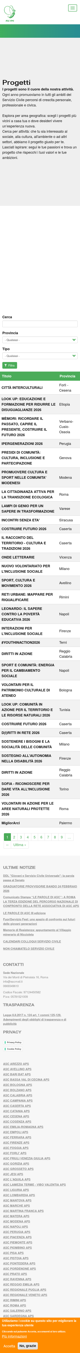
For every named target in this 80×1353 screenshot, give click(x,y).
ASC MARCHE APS (16, 1205)
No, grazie (27, 1346)
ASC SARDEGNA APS (18, 1316)
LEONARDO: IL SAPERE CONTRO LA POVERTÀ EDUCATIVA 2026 (22, 614)
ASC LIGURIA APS (16, 1190)
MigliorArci (11, 822)
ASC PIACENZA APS (17, 1237)
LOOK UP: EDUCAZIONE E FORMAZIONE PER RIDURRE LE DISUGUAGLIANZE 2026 (29, 404)
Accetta (9, 1345)
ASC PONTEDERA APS (19, 1263)
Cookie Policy (14, 1049)
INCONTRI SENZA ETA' (21, 520)
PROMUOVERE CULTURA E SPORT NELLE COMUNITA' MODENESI (24, 477)
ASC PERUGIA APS (16, 1232)
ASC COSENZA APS (17, 1121)
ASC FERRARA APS (17, 1137)
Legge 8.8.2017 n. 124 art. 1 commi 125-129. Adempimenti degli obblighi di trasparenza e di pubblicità (34, 1019)
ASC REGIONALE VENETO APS (25, 1295)
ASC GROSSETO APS (18, 1169)
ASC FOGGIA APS (16, 1148)
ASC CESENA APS (16, 1116)
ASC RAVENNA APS (17, 1279)
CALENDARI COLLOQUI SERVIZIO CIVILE (32, 941)
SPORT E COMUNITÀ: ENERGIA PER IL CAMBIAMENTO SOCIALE (28, 670)
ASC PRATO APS (15, 1274)
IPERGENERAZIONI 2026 (22, 443)
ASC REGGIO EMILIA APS (21, 1284)
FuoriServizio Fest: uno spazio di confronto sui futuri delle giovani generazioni (39, 921)
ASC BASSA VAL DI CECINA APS (26, 1079)
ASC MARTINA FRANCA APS (23, 1211)
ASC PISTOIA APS (16, 1258)
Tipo (6, 348)
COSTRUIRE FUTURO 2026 (24, 528)
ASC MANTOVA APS (17, 1200)
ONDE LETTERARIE (18, 557)
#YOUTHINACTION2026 (21, 642)
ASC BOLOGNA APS (17, 1085)
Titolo (6, 376)
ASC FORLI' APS (14, 1153)
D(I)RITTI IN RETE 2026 (21, 732)
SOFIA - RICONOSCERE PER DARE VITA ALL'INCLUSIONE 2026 (26, 789)
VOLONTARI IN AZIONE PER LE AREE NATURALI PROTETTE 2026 (28, 809)
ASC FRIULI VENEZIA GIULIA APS (26, 1158)
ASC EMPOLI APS (15, 1132)
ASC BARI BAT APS (17, 1074)
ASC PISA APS (13, 1253)
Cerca (7, 316)
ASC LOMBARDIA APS (19, 1195)
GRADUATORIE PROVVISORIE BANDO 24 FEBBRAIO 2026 (40, 888)
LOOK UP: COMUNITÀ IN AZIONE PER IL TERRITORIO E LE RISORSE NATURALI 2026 (27, 710)
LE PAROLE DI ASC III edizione (24, 913)
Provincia (10, 332)
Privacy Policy (14, 1042)
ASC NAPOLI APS (15, 1226)
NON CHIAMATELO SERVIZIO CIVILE (28, 948)
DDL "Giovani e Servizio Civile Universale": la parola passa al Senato (38, 877)
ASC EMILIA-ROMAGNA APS (23, 1127)
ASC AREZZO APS (16, 1064)
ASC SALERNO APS (17, 1310)
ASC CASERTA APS (17, 1106)
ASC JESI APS (13, 1174)
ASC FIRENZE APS (16, 1142)
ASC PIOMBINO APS (17, 1247)
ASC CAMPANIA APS (18, 1100)
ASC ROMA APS (14, 1305)
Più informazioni (14, 1336)
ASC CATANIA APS (16, 1111)
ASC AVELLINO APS (17, 1069)
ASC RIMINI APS (14, 1300)
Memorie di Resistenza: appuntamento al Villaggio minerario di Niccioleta (37, 932)
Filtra (11, 365)
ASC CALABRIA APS (17, 1095)
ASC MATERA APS (16, 1216)
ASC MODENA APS (16, 1221)
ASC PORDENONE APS (19, 1268)
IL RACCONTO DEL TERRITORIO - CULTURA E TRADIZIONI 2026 (24, 543)
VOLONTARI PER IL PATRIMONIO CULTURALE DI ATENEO (26, 690)
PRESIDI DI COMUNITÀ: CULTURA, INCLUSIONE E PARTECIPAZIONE (23, 458)
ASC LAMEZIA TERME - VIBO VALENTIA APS (34, 1184)
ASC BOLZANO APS (17, 1090)
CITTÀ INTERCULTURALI (22, 387)
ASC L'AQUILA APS (16, 1179)
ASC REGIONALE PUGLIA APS (24, 1289)
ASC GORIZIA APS (16, 1163)
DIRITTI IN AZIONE (17, 653)
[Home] (12, 13)
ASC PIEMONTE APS (17, 1242)
